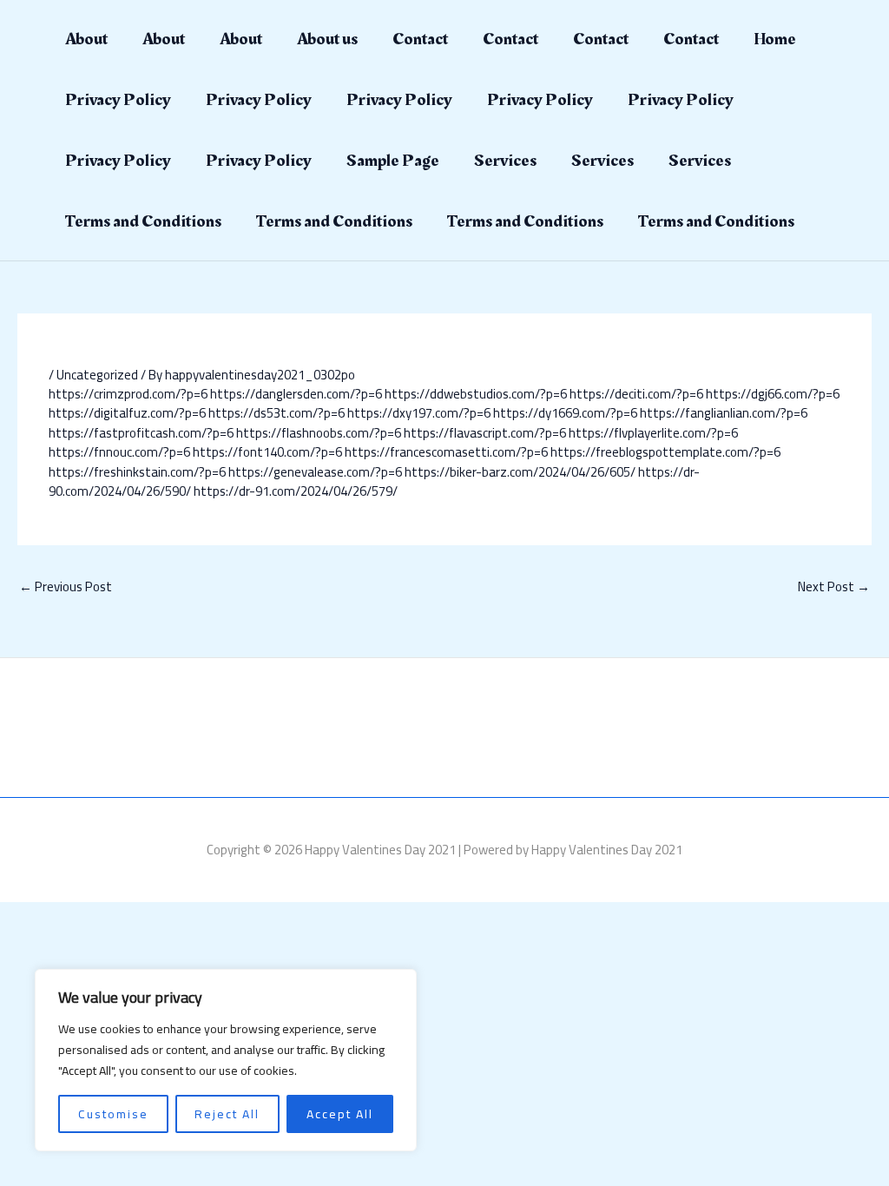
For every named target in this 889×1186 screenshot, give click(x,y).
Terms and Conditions (143, 221)
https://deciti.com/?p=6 (636, 393)
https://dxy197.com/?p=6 (419, 412)
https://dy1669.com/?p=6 (565, 412)
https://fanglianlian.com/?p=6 (723, 412)
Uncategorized (97, 374)
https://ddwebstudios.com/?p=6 (476, 393)
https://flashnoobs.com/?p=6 (318, 432)
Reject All (227, 1114)
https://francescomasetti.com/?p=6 (446, 452)
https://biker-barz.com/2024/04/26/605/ (520, 471)
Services (505, 161)
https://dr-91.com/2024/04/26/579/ (296, 491)
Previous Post (65, 586)
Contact (420, 39)
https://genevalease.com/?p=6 (315, 471)
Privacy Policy (118, 100)
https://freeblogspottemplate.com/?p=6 (665, 452)
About (86, 39)
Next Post (834, 586)
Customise (113, 1114)
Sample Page (392, 161)
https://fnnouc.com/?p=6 (119, 452)
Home (775, 39)
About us (327, 39)
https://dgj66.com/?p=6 (773, 393)
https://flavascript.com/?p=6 (485, 432)
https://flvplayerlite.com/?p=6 (653, 432)
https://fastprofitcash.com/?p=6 (141, 432)
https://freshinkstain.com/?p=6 (137, 471)
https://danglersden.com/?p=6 (296, 393)
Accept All (339, 1114)
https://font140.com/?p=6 (267, 452)
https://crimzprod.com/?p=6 (128, 393)
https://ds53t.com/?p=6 (276, 412)
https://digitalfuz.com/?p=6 (127, 412)
